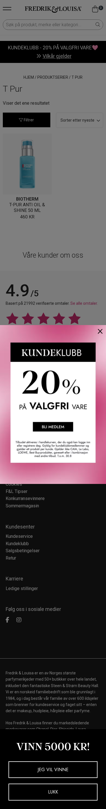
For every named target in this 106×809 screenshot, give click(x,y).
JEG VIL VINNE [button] (53, 769)
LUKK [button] (53, 792)
